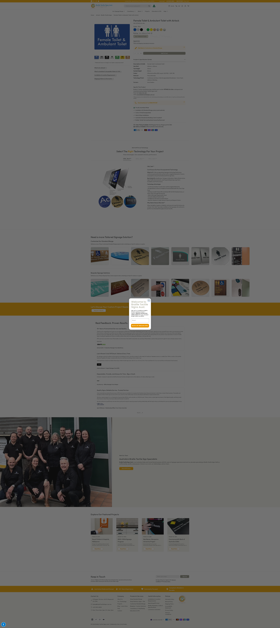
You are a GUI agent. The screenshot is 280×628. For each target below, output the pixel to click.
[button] (3, 624)
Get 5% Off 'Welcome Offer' (140, 325)
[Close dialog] (149, 300)
